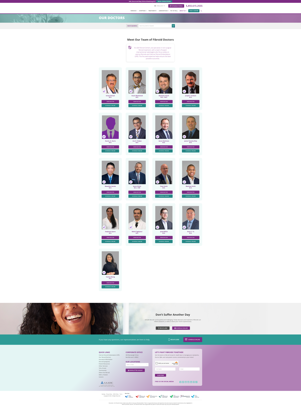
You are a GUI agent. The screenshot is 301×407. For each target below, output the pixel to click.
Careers (101, 377)
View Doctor (110, 101)
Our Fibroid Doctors (105, 357)
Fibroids (133, 11)
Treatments (152, 11)
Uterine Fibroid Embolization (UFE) (109, 355)
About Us (182, 11)
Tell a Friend (102, 368)
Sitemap (103, 394)
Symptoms (142, 11)
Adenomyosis (163, 11)
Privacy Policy (109, 394)
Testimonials (103, 370)
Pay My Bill (174, 11)
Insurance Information (105, 359)
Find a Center (193, 11)
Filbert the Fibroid (104, 372)
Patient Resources (104, 364)
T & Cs (120, 394)
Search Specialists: (132, 26)
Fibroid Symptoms (104, 361)
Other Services (103, 366)
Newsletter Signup (136, 370)
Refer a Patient (103, 375)
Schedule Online (177, 6)
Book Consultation (164, 1)
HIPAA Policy (116, 394)
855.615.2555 (195, 5)
